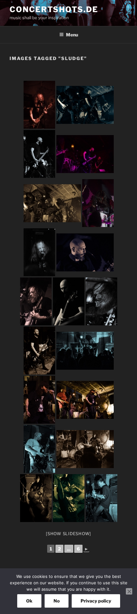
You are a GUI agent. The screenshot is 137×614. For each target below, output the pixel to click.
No (57, 600)
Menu (72, 34)
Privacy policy (96, 600)
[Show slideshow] (68, 533)
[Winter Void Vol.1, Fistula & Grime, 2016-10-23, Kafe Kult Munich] (39, 105)
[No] (129, 591)
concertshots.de (54, 9)
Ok (29, 600)
